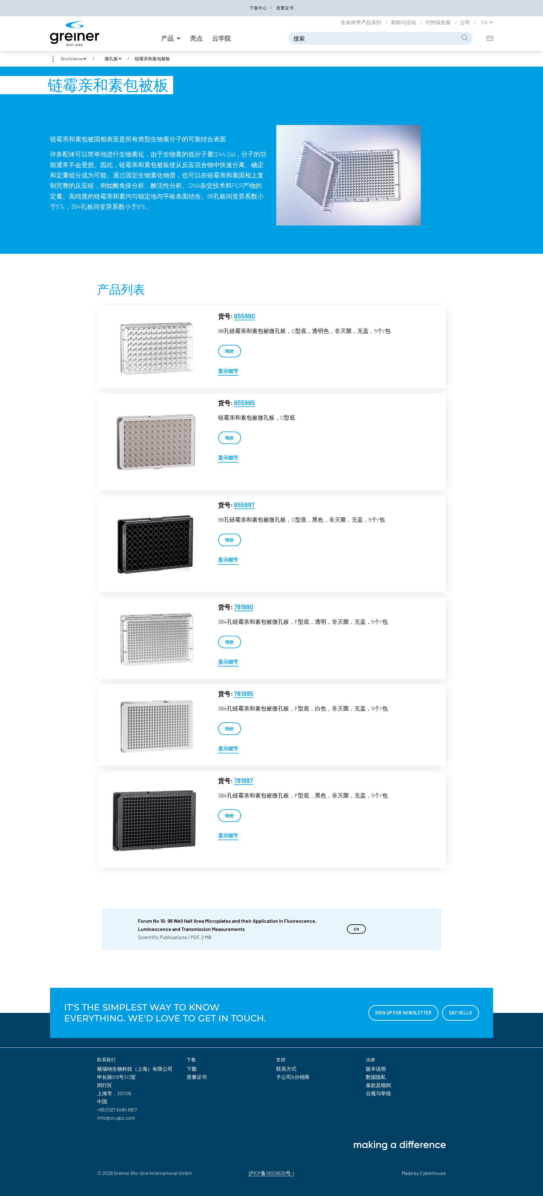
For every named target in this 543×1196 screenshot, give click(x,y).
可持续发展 (438, 22)
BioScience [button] (72, 58)
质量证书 (285, 7)
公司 (465, 22)
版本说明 (376, 1069)
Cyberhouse (433, 1173)
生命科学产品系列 (361, 22)
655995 (244, 402)
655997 (244, 504)
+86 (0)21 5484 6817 (117, 1109)
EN (356, 929)
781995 (243, 693)
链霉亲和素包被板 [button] (152, 58)
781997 (243, 780)
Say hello (460, 1012)
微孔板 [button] (111, 58)
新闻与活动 (404, 22)
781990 (243, 607)
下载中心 (259, 7)
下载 (192, 1069)
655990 (244, 316)
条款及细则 (378, 1085)
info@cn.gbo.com (116, 1118)
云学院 (221, 38)
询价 (229, 351)
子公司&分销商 (293, 1077)
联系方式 (286, 1069)
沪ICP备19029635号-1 (271, 1173)
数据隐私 (376, 1077)
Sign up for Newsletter (403, 1012)
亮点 (196, 38)
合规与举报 (378, 1093)
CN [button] (485, 22)
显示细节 (228, 371)
